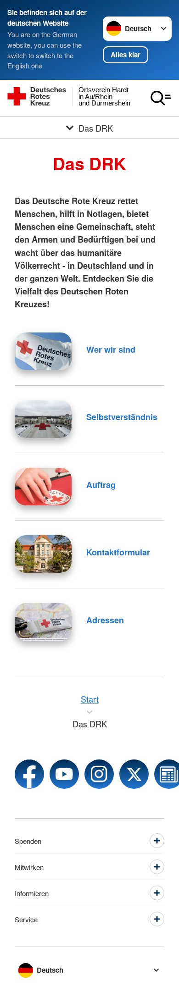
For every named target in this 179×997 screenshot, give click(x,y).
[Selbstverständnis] (43, 419)
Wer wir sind (110, 349)
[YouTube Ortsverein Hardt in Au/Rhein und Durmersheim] (64, 774)
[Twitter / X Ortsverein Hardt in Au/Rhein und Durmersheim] (134, 774)
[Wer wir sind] (43, 351)
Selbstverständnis (121, 417)
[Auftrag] (43, 486)
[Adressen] (43, 622)
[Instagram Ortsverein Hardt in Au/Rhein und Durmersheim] (99, 774)
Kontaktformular (118, 552)
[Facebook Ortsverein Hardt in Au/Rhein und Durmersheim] (29, 774)
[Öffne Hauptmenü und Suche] (161, 98)
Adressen (105, 620)
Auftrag (101, 485)
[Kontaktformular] (43, 554)
